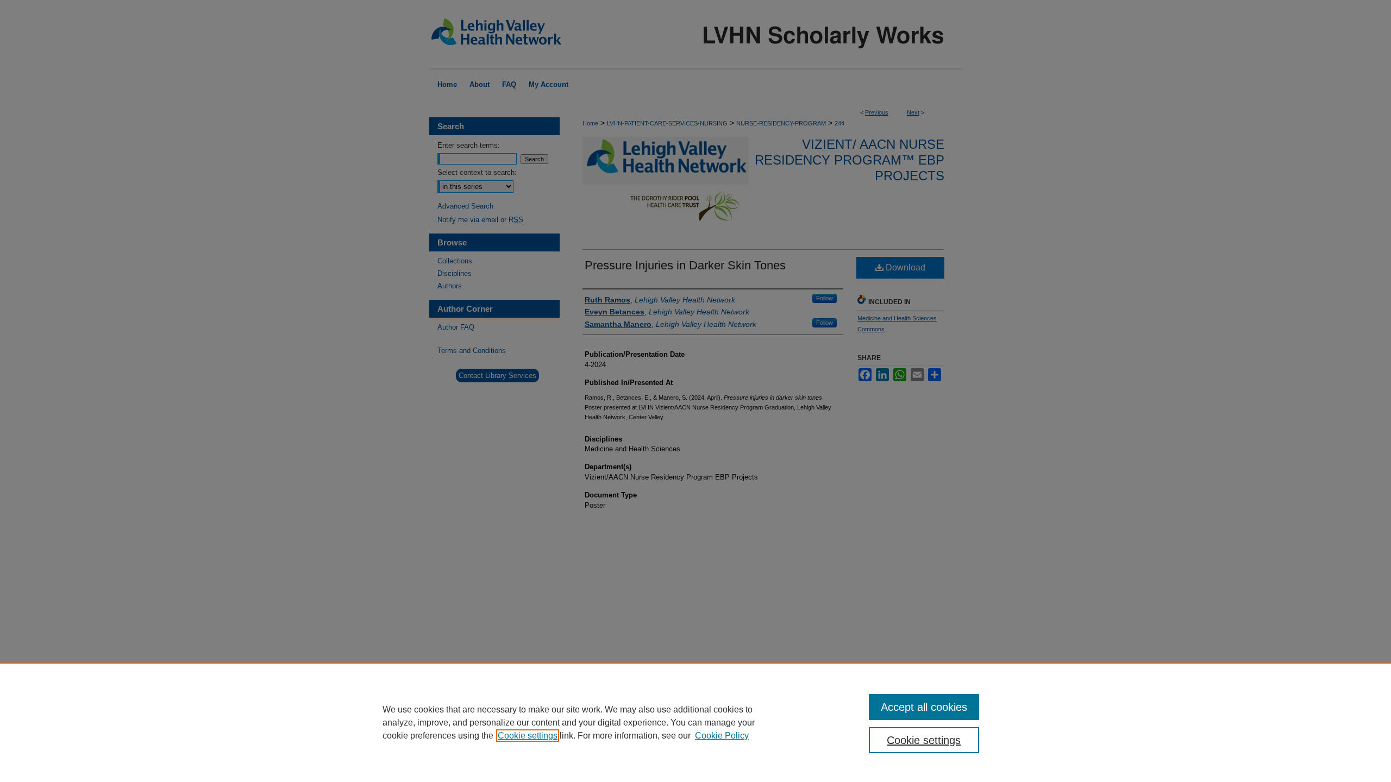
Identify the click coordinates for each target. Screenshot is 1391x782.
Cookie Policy (722, 735)
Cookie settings (527, 735)
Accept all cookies (924, 707)
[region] (695, 722)
